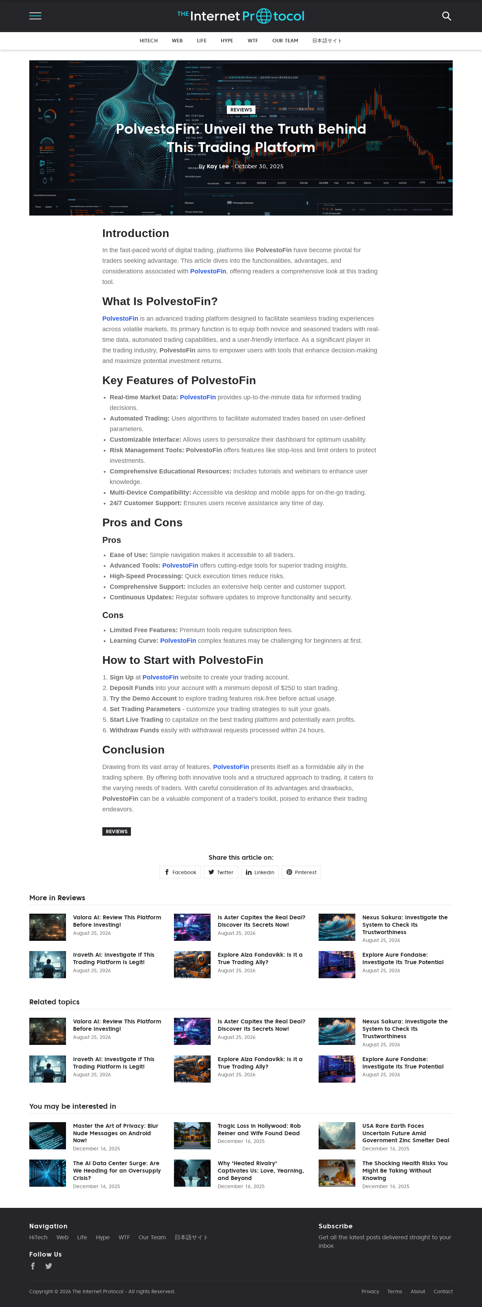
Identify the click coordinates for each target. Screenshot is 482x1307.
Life (202, 40)
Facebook (184, 872)
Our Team (285, 40)
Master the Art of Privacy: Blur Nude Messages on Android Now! (115, 1133)
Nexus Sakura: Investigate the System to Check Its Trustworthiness (405, 925)
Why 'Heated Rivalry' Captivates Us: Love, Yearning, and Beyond (261, 1170)
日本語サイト (327, 40)
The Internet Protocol (97, 1291)
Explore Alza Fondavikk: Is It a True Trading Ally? (260, 958)
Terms (394, 1291)
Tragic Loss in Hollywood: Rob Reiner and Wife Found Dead (259, 1129)
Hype (227, 40)
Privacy (370, 1291)
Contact (443, 1291)
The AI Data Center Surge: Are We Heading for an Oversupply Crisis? (117, 1170)
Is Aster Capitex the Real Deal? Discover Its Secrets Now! (262, 921)
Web (177, 40)
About (418, 1291)
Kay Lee (214, 166)
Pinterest (306, 872)
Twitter (225, 872)
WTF (253, 40)
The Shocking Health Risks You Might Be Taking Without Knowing (405, 1170)
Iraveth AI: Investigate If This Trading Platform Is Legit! (114, 958)
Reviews (241, 110)
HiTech (149, 40)
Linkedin (264, 872)
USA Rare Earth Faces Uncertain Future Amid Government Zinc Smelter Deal (405, 1133)
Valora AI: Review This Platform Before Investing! (117, 921)
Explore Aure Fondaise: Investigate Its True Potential (403, 958)
